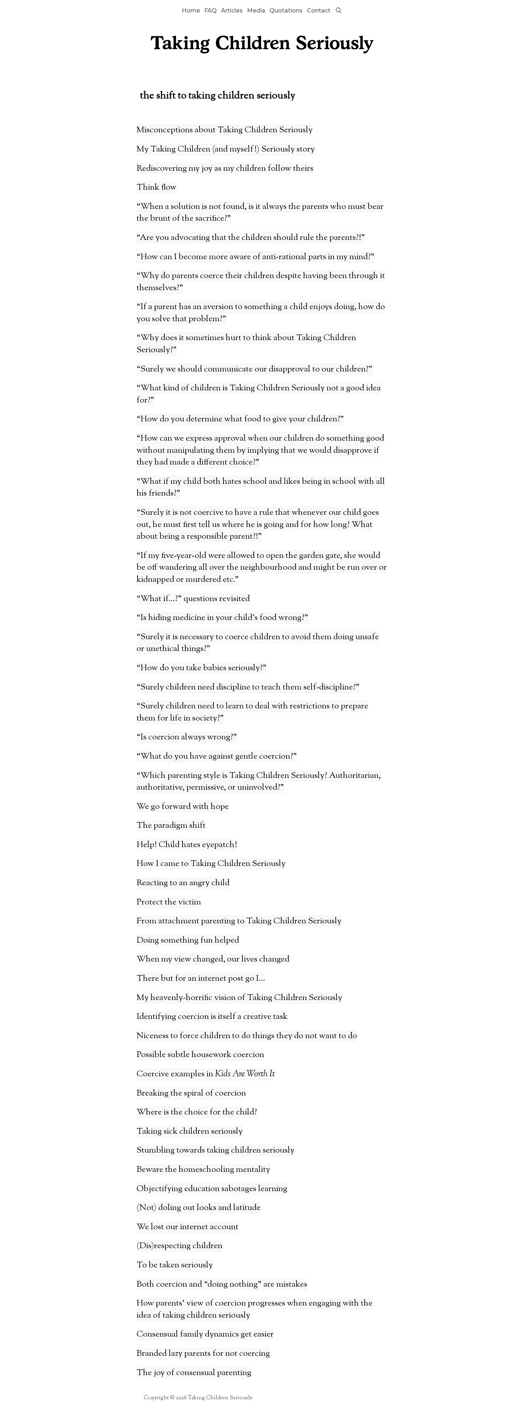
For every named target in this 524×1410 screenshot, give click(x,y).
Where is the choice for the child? (197, 1112)
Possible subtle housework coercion (200, 1055)
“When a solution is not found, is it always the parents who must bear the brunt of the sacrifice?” (260, 213)
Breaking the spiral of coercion (191, 1093)
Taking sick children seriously (190, 1132)
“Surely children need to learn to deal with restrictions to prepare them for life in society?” (252, 712)
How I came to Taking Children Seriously (211, 864)
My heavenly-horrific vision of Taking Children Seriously (239, 998)
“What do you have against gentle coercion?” (217, 756)
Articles (232, 10)
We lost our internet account (187, 1227)
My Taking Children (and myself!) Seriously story (226, 149)
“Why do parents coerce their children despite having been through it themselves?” (261, 282)
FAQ (210, 10)
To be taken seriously (175, 1265)
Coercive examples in (206, 1074)
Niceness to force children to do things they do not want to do (247, 1036)
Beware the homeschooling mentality (203, 1170)
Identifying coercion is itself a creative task (212, 1017)
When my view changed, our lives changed (213, 959)
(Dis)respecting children (179, 1246)
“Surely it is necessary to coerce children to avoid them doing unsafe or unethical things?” (258, 643)
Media (256, 10)
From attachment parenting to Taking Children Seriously (239, 921)
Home (191, 10)
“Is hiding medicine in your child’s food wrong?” (222, 618)
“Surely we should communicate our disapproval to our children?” (255, 369)
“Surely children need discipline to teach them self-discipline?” (248, 687)
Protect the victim (169, 902)
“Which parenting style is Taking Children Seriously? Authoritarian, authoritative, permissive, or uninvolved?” (259, 782)
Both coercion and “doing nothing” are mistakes (222, 1284)
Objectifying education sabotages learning (212, 1189)
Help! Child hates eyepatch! (187, 845)
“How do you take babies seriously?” (202, 668)
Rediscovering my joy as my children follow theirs (225, 169)
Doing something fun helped (188, 940)
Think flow (156, 187)
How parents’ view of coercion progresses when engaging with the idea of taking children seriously (255, 1309)
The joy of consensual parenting (194, 1373)
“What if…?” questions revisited (193, 599)
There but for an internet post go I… (201, 979)
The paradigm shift (171, 826)
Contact (318, 10)
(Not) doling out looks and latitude (199, 1208)
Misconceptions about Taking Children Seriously (225, 130)
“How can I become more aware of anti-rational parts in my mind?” (256, 257)
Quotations (286, 10)
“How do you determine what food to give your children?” (240, 419)
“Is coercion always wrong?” (187, 737)
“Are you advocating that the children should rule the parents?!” (251, 238)
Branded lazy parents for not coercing (203, 1354)
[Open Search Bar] (338, 10)
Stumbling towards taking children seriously (215, 1150)
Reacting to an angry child (183, 883)
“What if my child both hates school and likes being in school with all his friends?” (261, 488)
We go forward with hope (183, 807)
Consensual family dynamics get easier (205, 1334)
